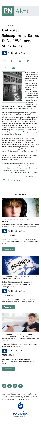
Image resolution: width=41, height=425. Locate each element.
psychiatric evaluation (10, 339)
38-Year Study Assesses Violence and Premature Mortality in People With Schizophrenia (17, 284)
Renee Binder (15, 336)
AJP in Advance (18, 130)
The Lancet (16, 279)
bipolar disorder (19, 334)
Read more (8, 249)
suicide (15, 276)
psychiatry (23, 276)
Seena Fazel (6, 279)
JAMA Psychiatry (27, 336)
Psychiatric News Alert (16, 53)
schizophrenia (12, 180)
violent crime (32, 276)
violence (21, 180)
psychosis (16, 219)
